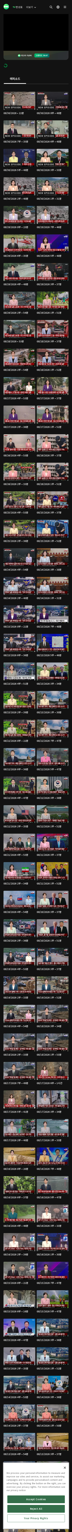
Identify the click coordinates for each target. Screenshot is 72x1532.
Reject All (36, 1508)
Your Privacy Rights (36, 1518)
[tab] (15, 79)
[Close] (65, 1468)
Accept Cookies (36, 1499)
